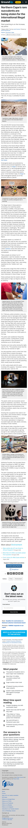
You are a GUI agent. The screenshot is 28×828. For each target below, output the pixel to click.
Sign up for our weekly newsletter (10, 795)
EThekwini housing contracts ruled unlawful (14, 687)
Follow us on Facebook (7, 803)
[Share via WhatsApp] (14, 574)
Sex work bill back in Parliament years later (12, 721)
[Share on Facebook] (8, 574)
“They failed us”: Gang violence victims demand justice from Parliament (13, 716)
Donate (18, 2)
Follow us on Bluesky (7, 805)
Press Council (20, 777)
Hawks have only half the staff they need (15, 710)
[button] (26, 2)
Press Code (16, 778)
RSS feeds (4, 797)
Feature (3, 32)
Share (3, 34)
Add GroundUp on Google (14, 34)
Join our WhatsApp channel (8, 810)
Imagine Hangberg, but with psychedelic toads (14, 706)
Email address (6, 604)
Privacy (4, 793)
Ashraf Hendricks (5, 30)
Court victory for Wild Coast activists (13, 557)
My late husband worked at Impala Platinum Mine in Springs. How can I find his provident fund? (13, 739)
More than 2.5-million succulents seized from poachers (13, 678)
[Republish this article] (22, 574)
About (3, 791)
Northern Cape (10, 32)
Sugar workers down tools (14, 682)
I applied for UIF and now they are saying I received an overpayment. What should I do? (13, 753)
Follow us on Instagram (7, 807)
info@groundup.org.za (7, 818)
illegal (14, 166)
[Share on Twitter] (11, 574)
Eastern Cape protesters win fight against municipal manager (14, 692)
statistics (8, 248)
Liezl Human (17, 29)
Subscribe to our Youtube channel (10, 808)
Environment (16, 545)
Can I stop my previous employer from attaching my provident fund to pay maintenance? (13, 764)
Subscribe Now (14, 612)
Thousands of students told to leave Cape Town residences (15, 672)
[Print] (19, 574)
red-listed (4, 160)
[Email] (16, 574)
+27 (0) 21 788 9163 (7, 819)
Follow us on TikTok (6, 801)
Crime (11, 578)
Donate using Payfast (14, 566)
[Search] (23, 2)
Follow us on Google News (8, 799)
